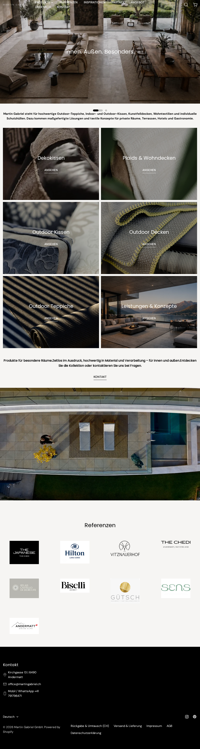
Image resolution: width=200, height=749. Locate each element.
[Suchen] (186, 5)
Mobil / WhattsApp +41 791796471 (23, 693)
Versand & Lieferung (128, 726)
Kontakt (100, 377)
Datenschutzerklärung (86, 733)
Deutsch (9, 717)
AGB (169, 726)
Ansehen (51, 170)
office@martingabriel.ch (24, 684)
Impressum (154, 726)
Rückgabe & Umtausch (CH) (90, 726)
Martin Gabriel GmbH (28, 727)
